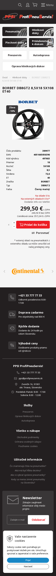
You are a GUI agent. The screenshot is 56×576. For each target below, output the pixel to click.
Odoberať (38, 520)
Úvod (4, 77)
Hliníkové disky (19, 77)
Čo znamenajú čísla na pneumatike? (28, 466)
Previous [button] (3, 271)
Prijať (28, 560)
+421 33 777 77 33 (30, 372)
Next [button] (52, 271)
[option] (28, 271)
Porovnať (42, 233)
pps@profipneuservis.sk (30, 378)
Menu (50, 5)
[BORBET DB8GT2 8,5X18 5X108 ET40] (28, 124)
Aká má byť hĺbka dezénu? (28, 470)
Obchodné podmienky (28, 437)
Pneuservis (28, 411)
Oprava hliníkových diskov (28, 416)
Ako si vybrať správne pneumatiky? (28, 474)
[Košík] (35, 5)
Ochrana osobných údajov (28, 441)
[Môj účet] (28, 5)
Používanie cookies (28, 446)
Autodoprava (28, 420)
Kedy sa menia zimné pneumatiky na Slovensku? (28, 481)
